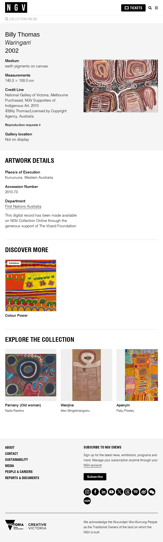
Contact (11, 453)
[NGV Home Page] (16, 7)
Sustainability (16, 459)
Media (9, 466)
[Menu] (156, 8)
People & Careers (19, 472)
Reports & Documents (22, 478)
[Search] (150, 8)
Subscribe (95, 477)
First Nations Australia (23, 207)
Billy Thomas (22, 34)
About (9, 447)
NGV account (93, 465)
